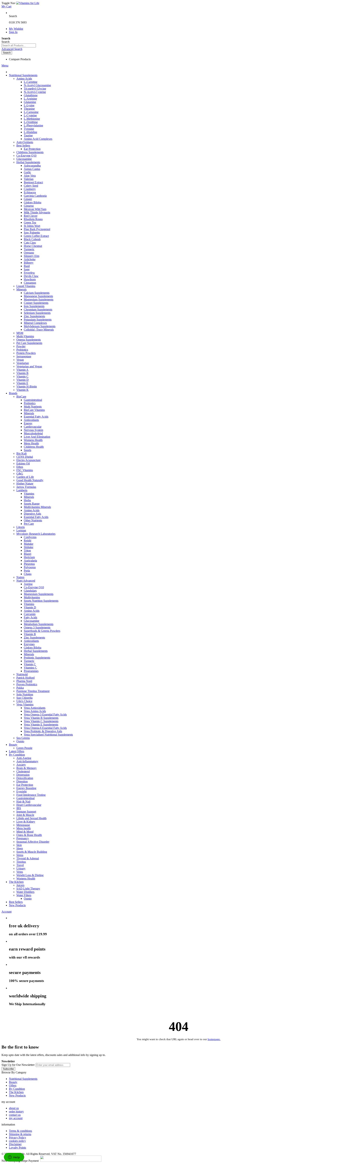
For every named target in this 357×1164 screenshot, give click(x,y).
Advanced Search (11, 49)
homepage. (214, 1039)
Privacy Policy (17, 1137)
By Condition (17, 1088)
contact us (15, 1114)
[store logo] (27, 3)
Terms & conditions (20, 1130)
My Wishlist (16, 28)
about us (14, 1108)
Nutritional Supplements (23, 1078)
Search (13, 16)
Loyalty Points (17, 1147)
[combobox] (18, 45)
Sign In (13, 32)
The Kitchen (16, 1092)
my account (15, 1118)
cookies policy (17, 1140)
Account (6, 911)
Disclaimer (15, 1144)
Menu (4, 65)
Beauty (13, 1082)
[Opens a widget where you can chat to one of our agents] (14, 1157)
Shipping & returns (20, 1134)
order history (16, 1111)
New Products (17, 1095)
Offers (12, 1085)
